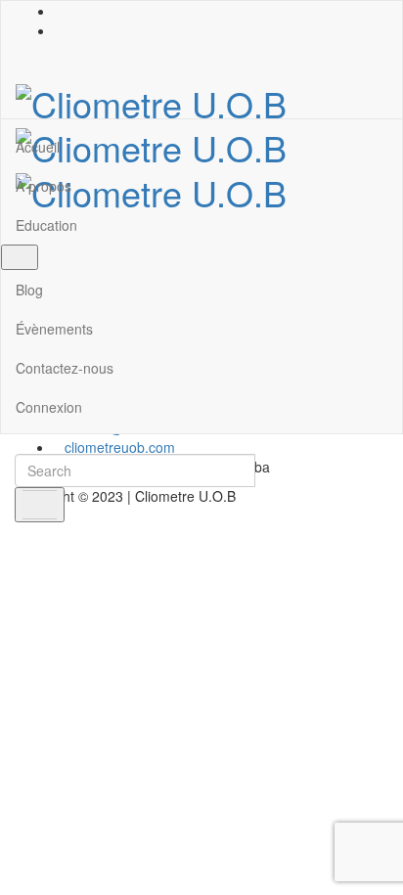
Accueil (38, 147)
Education (46, 225)
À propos (43, 186)
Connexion (49, 407)
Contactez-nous (64, 368)
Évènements (54, 328)
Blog (29, 289)
